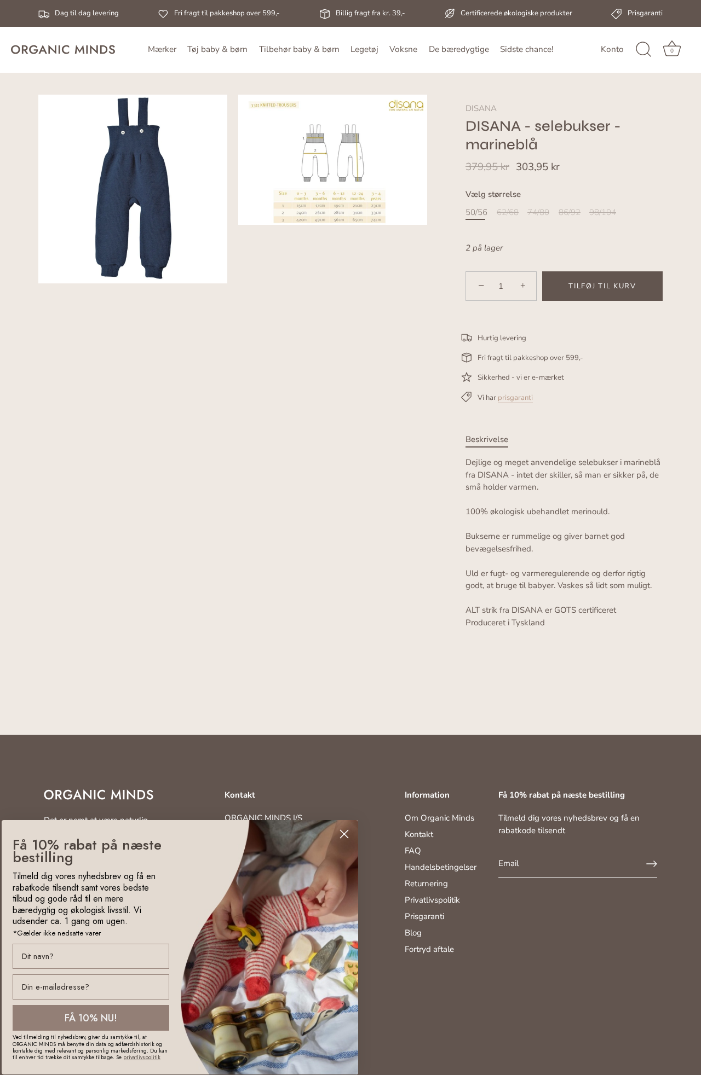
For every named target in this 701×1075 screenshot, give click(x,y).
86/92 (570, 212)
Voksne (403, 49)
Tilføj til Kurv (602, 286)
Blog (413, 932)
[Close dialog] (344, 834)
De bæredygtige (459, 49)
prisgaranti (515, 398)
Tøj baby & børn (217, 49)
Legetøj (364, 49)
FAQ (413, 850)
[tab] (492, 439)
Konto (612, 49)
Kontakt (419, 834)
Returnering (426, 883)
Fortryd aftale (429, 949)
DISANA (481, 108)
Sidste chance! (526, 49)
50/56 (476, 212)
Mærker (162, 49)
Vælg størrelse (493, 194)
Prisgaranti (424, 916)
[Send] (651, 863)
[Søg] (643, 50)
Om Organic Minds (439, 817)
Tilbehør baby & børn (299, 49)
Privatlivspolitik (432, 899)
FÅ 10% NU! (91, 1018)
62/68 (508, 212)
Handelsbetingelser (440, 867)
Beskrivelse (487, 439)
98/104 (602, 212)
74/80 (538, 212)
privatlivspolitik (141, 1057)
